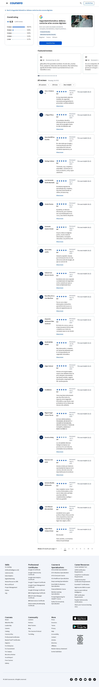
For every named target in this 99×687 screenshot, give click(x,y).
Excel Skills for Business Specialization (58, 585)
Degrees (7, 643)
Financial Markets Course (58, 589)
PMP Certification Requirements (80, 596)
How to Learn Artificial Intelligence (81, 591)
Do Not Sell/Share (56, 652)
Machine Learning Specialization (56, 593)
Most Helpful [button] (67, 85)
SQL (6, 593)
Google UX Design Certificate (36, 590)
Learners (30, 620)
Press (53, 620)
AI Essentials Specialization (59, 570)
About (7, 620)
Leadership (8, 626)
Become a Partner (10, 655)
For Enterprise (9, 646)
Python (7, 590)
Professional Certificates (12, 637)
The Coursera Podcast (34, 631)
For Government (10, 649)
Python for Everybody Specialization (57, 603)
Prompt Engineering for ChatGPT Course (58, 598)
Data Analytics (9, 576)
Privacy (53, 628)
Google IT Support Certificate (36, 582)
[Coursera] (16, 3)
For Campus (8, 652)
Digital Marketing (10, 579)
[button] (47, 548)
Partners (30, 623)
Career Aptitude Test (81, 567)
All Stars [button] (55, 85)
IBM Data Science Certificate (36, 601)
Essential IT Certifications (82, 585)
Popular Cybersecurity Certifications (81, 601)
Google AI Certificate (34, 570)
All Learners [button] (42, 85)
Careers (7, 628)
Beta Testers (32, 626)
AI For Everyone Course (58, 576)
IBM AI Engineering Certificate (36, 593)
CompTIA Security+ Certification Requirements (82, 581)
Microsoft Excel (9, 585)
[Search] (81, 3)
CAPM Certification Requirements (80, 571)
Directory (54, 643)
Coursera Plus (9, 634)
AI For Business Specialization (60, 573)
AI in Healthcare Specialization (60, 579)
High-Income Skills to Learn (82, 587)
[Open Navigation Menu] (7, 3)
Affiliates (53, 646)
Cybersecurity (9, 573)
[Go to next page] (92, 548)
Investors (54, 623)
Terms (53, 626)
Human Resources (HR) (11, 582)
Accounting (8, 567)
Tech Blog (31, 634)
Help (52, 631)
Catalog (7, 631)
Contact (53, 637)
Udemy (7, 663)
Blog (29, 628)
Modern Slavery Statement (59, 649)
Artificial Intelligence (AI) (12, 570)
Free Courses (9, 660)
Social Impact (9, 657)
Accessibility (55, 634)
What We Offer (9, 623)
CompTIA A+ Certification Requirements (82, 576)
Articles (53, 640)
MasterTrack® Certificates (12, 640)
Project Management (11, 587)
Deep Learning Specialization (59, 581)
